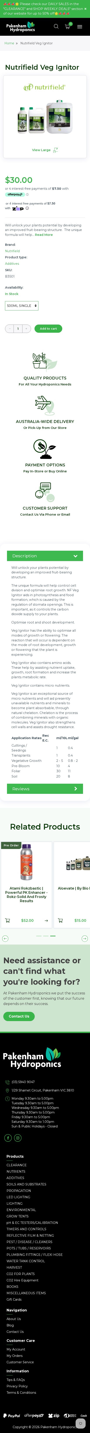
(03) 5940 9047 (23, 1082)
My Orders (14, 1356)
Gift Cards (14, 1300)
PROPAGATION (19, 1191)
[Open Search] (56, 26)
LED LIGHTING (18, 1197)
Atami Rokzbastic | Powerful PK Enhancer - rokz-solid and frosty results (26, 894)
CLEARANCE (17, 1165)
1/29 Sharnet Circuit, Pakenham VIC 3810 (43, 1090)
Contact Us (19, 1016)
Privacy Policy (17, 1386)
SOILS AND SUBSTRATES (26, 1184)
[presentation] (5, 938)
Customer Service (20, 1362)
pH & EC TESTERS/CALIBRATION (32, 1223)
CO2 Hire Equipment (22, 1280)
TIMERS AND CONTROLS (26, 1229)
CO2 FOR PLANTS (21, 1274)
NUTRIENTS (16, 1172)
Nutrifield (12, 251)
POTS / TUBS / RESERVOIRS (29, 1248)
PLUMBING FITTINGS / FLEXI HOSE (35, 1255)
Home (9, 43)
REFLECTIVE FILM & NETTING (30, 1236)
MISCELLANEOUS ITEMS (26, 1293)
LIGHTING (14, 1204)
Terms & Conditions (21, 1393)
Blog (10, 1325)
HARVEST (14, 1268)
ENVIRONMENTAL (21, 1210)
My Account (16, 1349)
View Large (42, 150)
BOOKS (12, 1287)
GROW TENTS (18, 1216)
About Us (14, 1319)
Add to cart (48, 328)
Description (24, 555)
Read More (44, 235)
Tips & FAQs (16, 1380)
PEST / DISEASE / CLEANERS (29, 1242)
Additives (12, 264)
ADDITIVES (15, 1178)
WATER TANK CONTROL (26, 1261)
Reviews (20, 788)
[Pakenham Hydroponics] (45, 1063)
